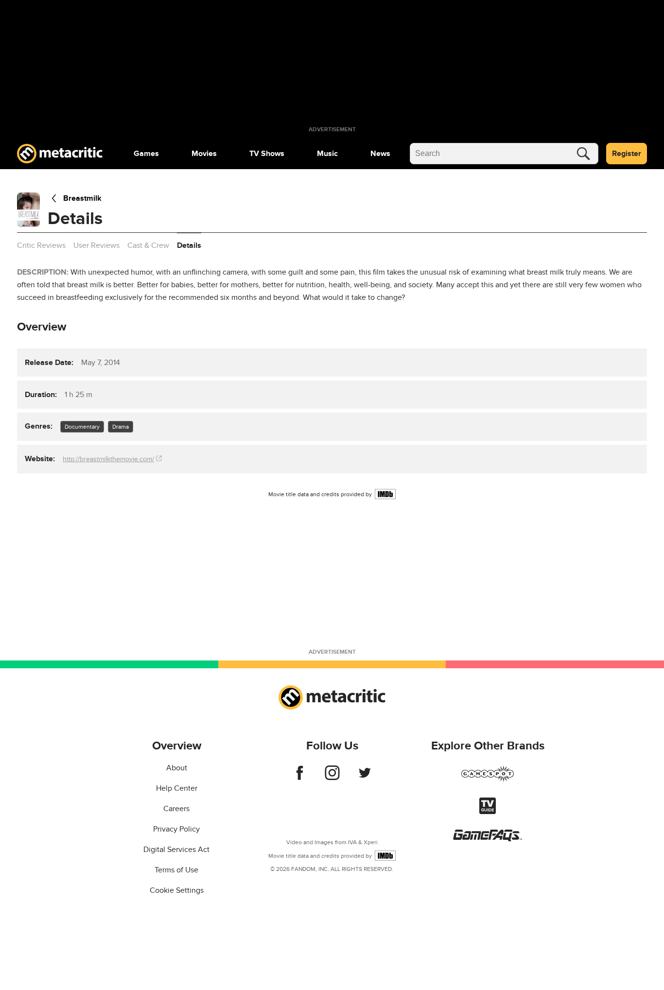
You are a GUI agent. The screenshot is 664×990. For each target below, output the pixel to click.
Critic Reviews (41, 245)
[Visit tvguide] (487, 811)
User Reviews (96, 245)
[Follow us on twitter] (364, 777)
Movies (204, 153)
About (176, 768)
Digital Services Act (176, 849)
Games (146, 153)
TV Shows (266, 153)
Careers (176, 809)
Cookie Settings (177, 890)
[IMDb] (385, 494)
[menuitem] (146, 153)
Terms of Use (176, 870)
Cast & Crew (148, 245)
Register (626, 153)
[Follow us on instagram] (332, 777)
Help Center (176, 788)
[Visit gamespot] (487, 779)
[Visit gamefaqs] (487, 839)
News (380, 153)
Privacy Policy (176, 829)
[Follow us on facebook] (299, 777)
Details (189, 245)
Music (327, 153)
